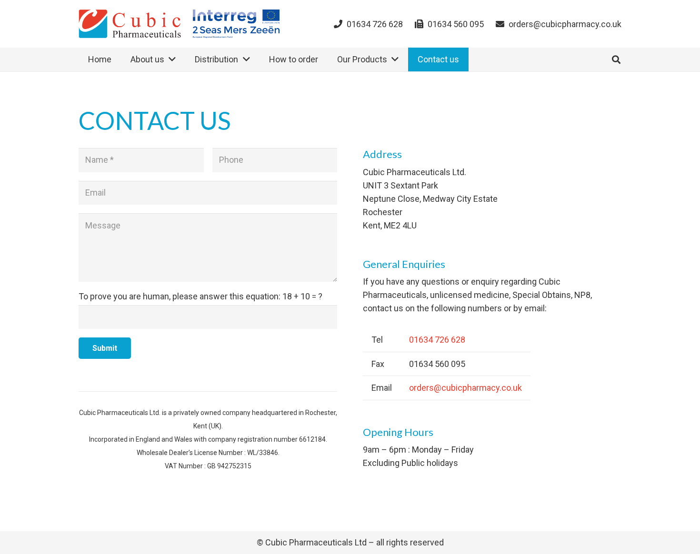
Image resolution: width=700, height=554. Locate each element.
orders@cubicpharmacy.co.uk (465, 388)
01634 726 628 (437, 340)
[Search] (616, 59)
